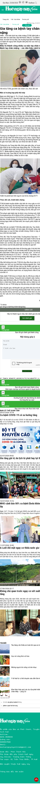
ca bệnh (9, 307)
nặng (23, 307)
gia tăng (3, 307)
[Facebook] (23, 2)
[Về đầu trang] (36, 779)
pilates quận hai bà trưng (10, 705)
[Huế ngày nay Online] (22, 10)
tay (13, 307)
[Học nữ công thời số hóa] (5, 660)
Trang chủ (6, 19)
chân (15, 307)
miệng (19, 307)
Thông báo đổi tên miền (11, 771)
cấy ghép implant (12, 702)
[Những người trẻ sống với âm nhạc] (5, 671)
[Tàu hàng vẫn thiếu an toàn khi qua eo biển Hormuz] (5, 649)
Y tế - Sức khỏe (15, 19)
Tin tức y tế (25, 19)
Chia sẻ (27, 25)
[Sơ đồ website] (20, 2)
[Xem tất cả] (3, 10)
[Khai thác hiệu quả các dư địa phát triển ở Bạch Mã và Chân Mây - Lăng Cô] (5, 693)
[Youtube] (26, 2)
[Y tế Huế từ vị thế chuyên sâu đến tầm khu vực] (5, 682)
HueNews (31, 2)
